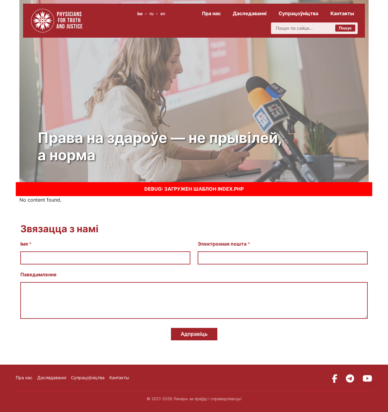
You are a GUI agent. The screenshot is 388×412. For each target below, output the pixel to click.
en (162, 13)
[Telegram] (350, 378)
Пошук (345, 28)
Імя (26, 244)
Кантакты (342, 13)
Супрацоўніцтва (298, 13)
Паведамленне (38, 275)
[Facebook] (334, 378)
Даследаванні (249, 13)
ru (151, 13)
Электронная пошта (224, 244)
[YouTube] (367, 378)
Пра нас (211, 13)
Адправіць (194, 334)
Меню (184, 13)
